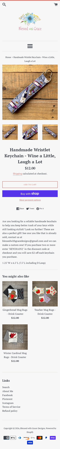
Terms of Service (11, 406)
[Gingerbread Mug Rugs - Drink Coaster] (15, 293)
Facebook (7, 395)
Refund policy (9, 410)
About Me (7, 391)
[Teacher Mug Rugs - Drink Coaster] (45, 293)
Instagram (8, 403)
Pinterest (7, 399)
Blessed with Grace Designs (32, 428)
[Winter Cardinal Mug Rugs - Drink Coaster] (15, 337)
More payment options (30, 199)
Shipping (17, 173)
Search (6, 387)
